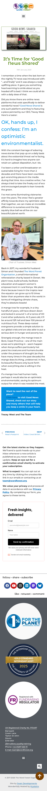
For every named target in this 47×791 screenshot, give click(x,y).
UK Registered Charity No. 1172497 (21, 728)
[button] (23, 16)
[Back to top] (40, 776)
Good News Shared (30, 105)
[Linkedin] (27, 586)
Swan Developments (27, 783)
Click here (11, 397)
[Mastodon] (33, 586)
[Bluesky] (40, 586)
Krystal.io (34, 786)
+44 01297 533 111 (20, 747)
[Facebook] (7, 586)
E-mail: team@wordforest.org (19, 750)
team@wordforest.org (15, 481)
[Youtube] (14, 586)
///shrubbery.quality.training (18, 744)
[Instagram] (20, 586)
